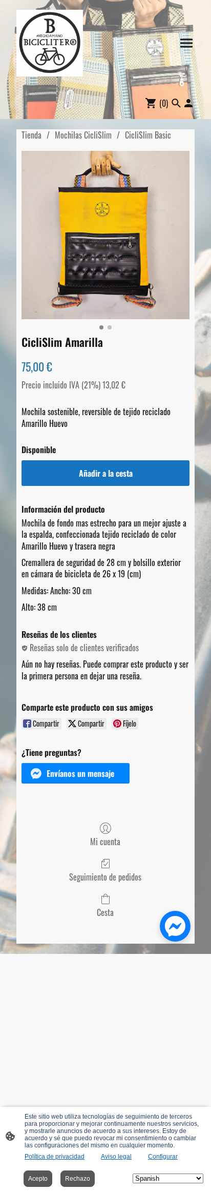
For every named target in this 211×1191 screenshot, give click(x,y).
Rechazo (77, 1178)
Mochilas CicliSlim (83, 135)
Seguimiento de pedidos (105, 876)
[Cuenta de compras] (188, 103)
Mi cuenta (105, 841)
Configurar (163, 1156)
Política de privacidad (55, 1156)
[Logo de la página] (49, 43)
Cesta (105, 911)
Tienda (31, 135)
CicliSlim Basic (148, 135)
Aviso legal (116, 1156)
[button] (76, 773)
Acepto (38, 1178)
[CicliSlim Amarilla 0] (105, 235)
